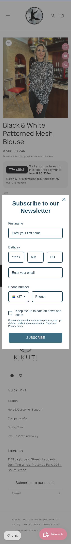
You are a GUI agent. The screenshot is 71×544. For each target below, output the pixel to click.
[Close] (64, 199)
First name (15, 223)
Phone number (18, 287)
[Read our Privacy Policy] (60, 321)
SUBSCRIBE (35, 337)
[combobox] (18, 296)
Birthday (14, 247)
